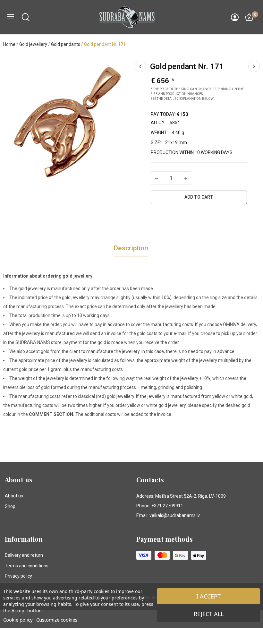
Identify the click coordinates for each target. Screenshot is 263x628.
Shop (10, 506)
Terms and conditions (26, 565)
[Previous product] (140, 66)
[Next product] (254, 66)
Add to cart (198, 197)
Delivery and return (24, 555)
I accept (208, 596)
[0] (249, 17)
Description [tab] (131, 248)
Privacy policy (18, 576)
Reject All (209, 614)
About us (14, 495)
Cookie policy (18, 619)
